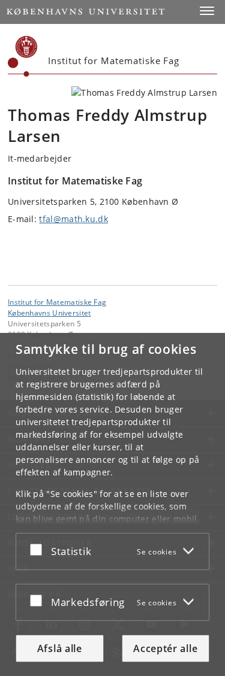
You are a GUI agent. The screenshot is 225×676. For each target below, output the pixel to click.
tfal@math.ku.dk (73, 219)
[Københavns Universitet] (23, 56)
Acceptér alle (165, 648)
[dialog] (112, 504)
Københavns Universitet (49, 312)
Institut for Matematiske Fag (57, 302)
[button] (207, 11)
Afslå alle (59, 648)
